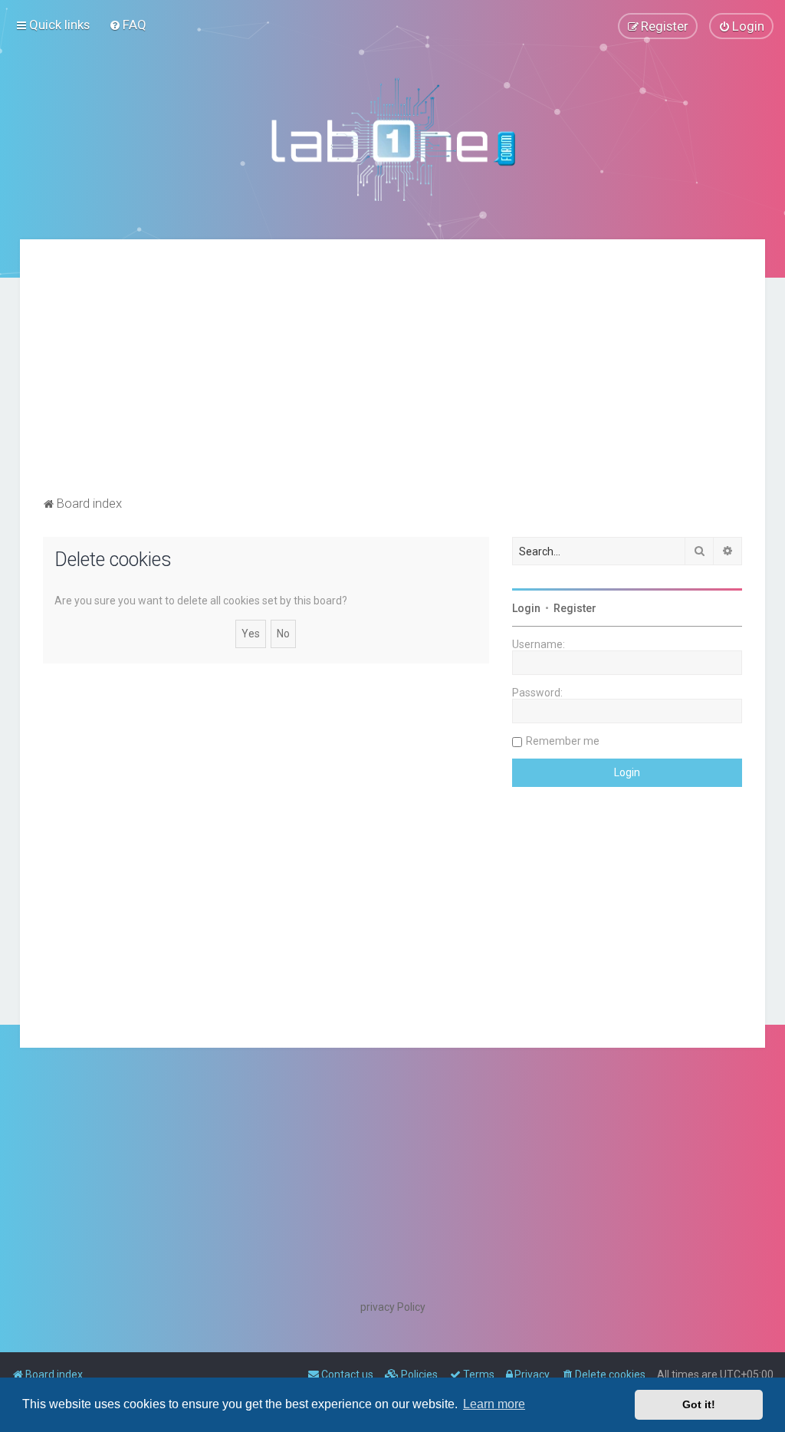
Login (526, 608)
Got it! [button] (698, 1404)
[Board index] (392, 139)
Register (574, 608)
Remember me (562, 741)
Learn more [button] (494, 1404)
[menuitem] (127, 24)
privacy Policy (392, 1307)
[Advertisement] (393, 377)
